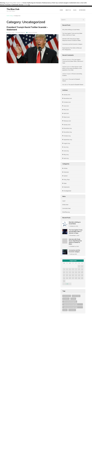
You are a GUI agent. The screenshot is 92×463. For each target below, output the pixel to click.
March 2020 (67, 117)
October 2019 (67, 136)
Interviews (82, 10)
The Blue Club (13, 9)
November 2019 (68, 132)
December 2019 (68, 128)
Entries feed (65, 204)
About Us (68, 10)
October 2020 (67, 102)
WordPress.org (66, 212)
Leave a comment (32, 32)
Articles (65, 168)
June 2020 (66, 106)
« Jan (67, 283)
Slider (65, 183)
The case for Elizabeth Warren (75, 84)
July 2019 (66, 147)
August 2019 (67, 143)
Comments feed (66, 208)
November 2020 (68, 98)
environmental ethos (70, 304)
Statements (67, 187)
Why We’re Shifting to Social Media (71, 29)
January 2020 (67, 124)
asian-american (67, 295)
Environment (70, 301)
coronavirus (66, 298)
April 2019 (66, 158)
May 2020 (66, 109)
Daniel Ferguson (21, 32)
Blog (74, 10)
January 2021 (67, 94)
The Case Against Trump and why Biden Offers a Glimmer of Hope (72, 61)
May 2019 (66, 154)
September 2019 (68, 139)
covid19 (73, 298)
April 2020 (66, 113)
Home (61, 10)
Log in (63, 201)
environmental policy (70, 307)
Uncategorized (67, 190)
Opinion (66, 176)
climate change (76, 295)
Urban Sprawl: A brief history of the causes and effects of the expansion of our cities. (72, 68)
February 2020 (67, 121)
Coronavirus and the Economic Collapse (72, 44)
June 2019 (66, 150)
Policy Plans (67, 179)
